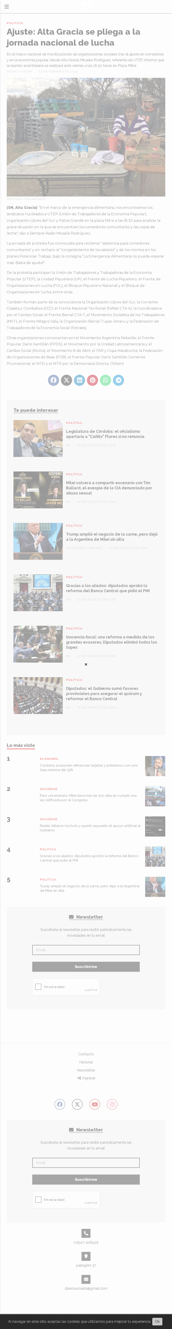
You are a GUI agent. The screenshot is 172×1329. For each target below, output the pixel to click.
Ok (157, 1321)
